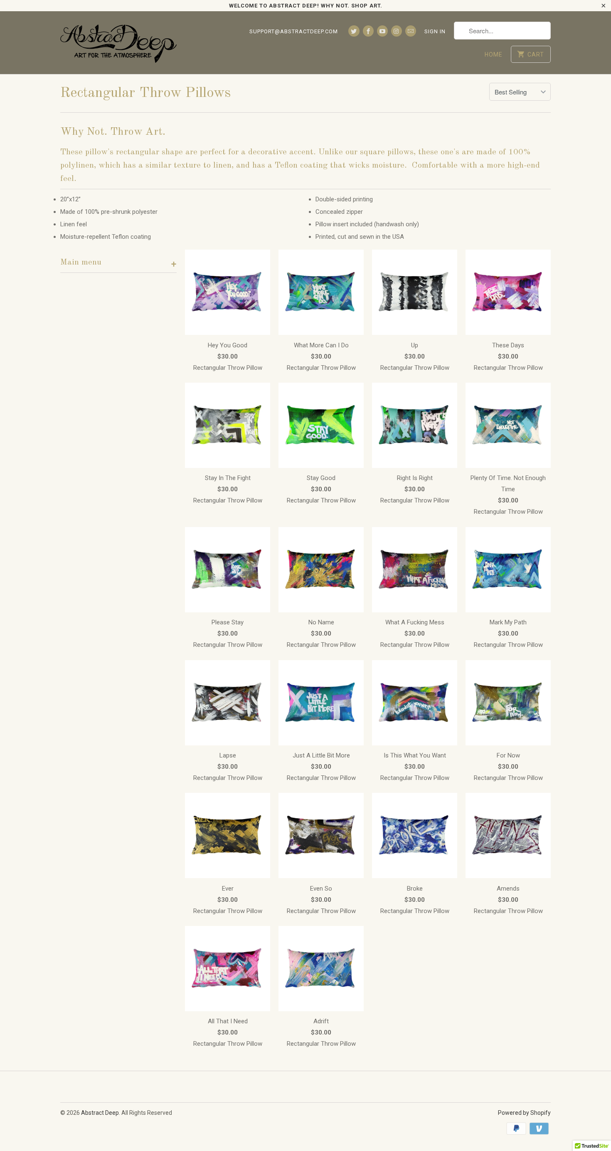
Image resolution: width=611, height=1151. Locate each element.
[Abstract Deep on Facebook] (368, 31)
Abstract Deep (100, 1112)
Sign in (435, 31)
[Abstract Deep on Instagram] (396, 31)
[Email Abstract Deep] (410, 31)
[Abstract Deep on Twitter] (353, 31)
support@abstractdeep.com (293, 31)
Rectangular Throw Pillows (145, 93)
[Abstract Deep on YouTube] (382, 31)
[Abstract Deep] (118, 42)
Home (494, 54)
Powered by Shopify (524, 1112)
